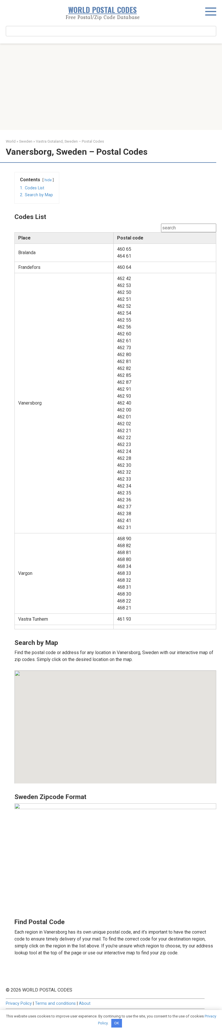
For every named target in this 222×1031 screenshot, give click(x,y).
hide (48, 180)
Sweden (25, 141)
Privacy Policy (19, 1003)
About (84, 1003)
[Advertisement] (111, 86)
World (11, 141)
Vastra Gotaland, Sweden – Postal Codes (70, 141)
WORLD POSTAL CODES (102, 9)
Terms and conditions (55, 1003)
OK (116, 1023)
